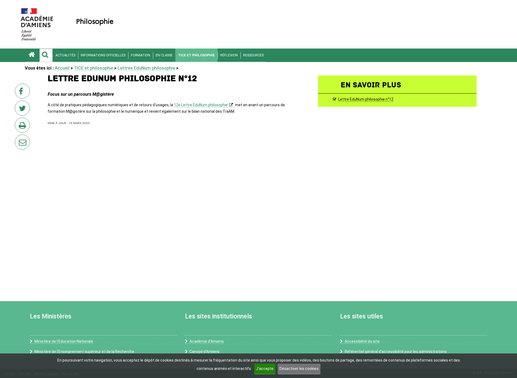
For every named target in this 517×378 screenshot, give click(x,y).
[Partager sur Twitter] (23, 110)
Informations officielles (103, 55)
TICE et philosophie (196, 55)
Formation (140, 55)
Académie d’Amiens (207, 341)
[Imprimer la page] (23, 127)
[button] (46, 55)
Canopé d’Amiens (204, 351)
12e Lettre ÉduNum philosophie (201, 105)
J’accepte (265, 368)
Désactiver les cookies (299, 368)
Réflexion (229, 55)
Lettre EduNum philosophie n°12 (365, 99)
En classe (164, 55)
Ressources (253, 55)
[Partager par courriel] (19, 138)
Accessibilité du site (362, 341)
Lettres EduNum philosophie (146, 68)
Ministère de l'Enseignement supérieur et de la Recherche (84, 351)
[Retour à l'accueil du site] (32, 55)
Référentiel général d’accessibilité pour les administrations (396, 351)
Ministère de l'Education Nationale (63, 341)
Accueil (62, 68)
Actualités (65, 55)
